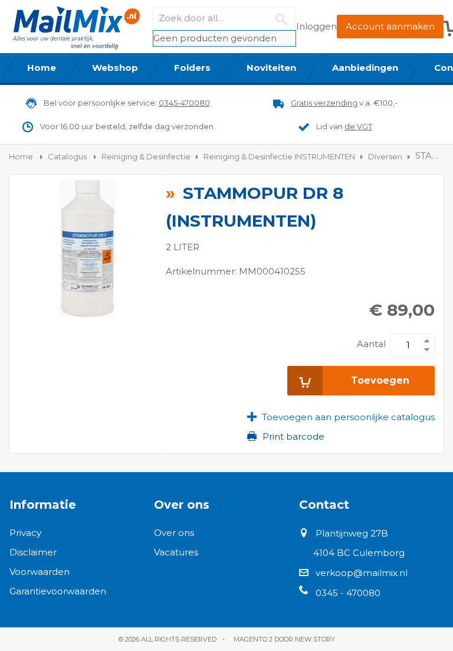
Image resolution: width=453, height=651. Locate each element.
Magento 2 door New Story (284, 639)
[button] (341, 417)
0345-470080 (184, 102)
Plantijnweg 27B (352, 533)
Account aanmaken (390, 26)
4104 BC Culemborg (359, 552)
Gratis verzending (324, 102)
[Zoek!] (284, 18)
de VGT (358, 126)
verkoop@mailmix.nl (362, 572)
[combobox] (224, 18)
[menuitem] (42, 68)
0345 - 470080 (348, 592)
